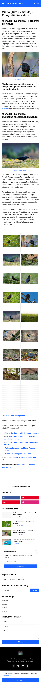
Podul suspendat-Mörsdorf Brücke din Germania (25, 513)
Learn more (5, 676)
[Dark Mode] (35, 3)
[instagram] (30, 502)
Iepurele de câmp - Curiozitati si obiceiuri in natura (24, 531)
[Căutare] (38, 3)
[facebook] (11, 497)
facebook (5, 600)
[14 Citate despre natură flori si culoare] (6, 524)
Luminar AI (16, 457)
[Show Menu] (2, 3)
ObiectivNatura (14, 3)
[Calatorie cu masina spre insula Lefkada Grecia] (6, 542)
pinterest (4, 611)
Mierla (4, 109)
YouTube (21, 579)
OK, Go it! (20, 680)
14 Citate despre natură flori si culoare (23, 522)
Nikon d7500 (22, 465)
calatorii (12, 579)
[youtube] (11, 502)
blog (4, 579)
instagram (5, 604)
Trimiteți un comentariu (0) (20, 486)
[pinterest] (30, 497)
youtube (4, 608)
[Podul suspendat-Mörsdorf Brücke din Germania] (6, 515)
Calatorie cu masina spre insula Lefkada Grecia (24, 540)
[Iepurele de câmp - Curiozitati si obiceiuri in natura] (6, 533)
